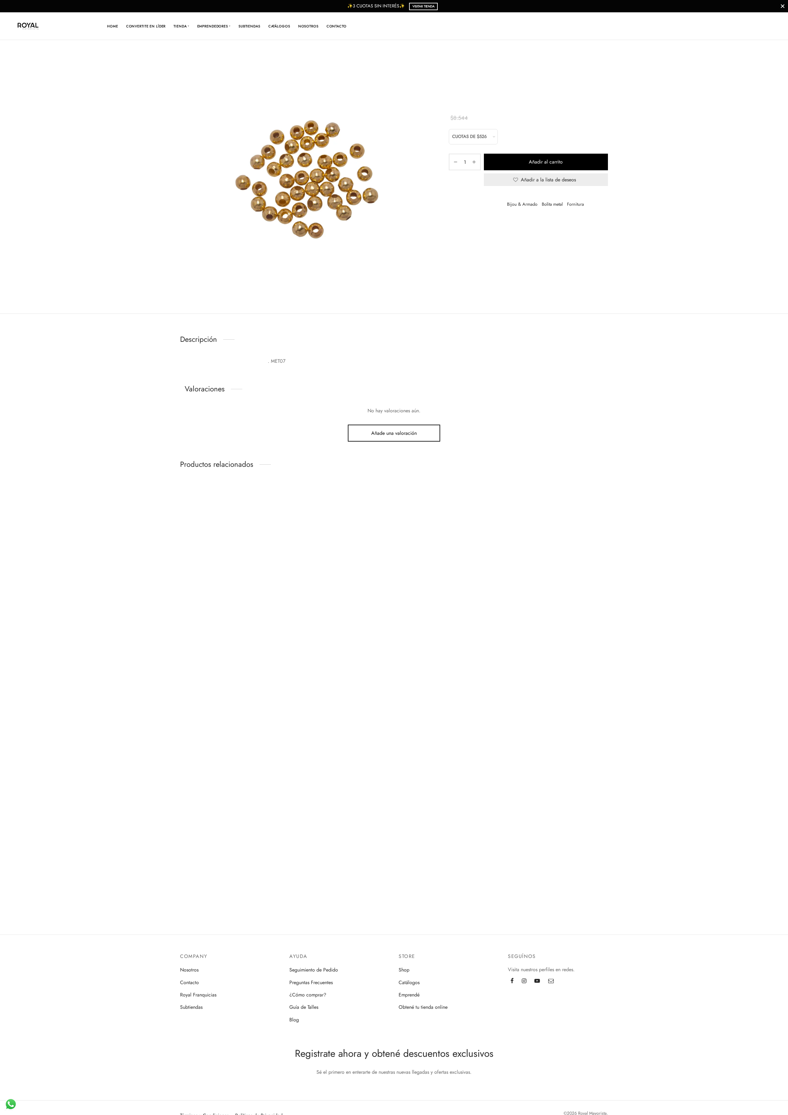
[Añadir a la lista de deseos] (180, 496)
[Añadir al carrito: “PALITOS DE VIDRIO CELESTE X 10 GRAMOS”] (194, 807)
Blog (294, 1019)
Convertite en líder (146, 26)
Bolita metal (534, 66)
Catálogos (279, 26)
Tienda (181, 26)
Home (112, 26)
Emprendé (409, 994)
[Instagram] (524, 981)
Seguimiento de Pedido (313, 969)
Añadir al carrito (546, 161)
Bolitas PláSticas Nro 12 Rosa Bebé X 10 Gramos (193, 635)
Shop (404, 969)
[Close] (782, 6)
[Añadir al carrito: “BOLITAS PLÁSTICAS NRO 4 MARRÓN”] (194, 704)
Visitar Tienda (423, 6)
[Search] (732, 26)
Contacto (337, 26)
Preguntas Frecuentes (311, 982)
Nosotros (308, 26)
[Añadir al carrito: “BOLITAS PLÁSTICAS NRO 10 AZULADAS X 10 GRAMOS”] (194, 496)
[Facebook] (512, 981)
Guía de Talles (303, 1007)
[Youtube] (537, 981)
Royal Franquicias (198, 994)
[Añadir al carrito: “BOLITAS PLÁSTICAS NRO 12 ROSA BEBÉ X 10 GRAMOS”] (194, 600)
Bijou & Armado (480, 66)
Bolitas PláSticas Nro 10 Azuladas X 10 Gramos (191, 531)
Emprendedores (214, 26)
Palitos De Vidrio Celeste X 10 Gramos (193, 839)
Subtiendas (249, 26)
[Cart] (747, 26)
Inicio (454, 66)
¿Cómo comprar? (307, 994)
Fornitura (509, 66)
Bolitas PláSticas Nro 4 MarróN (189, 735)
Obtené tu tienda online (423, 1007)
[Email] (551, 981)
